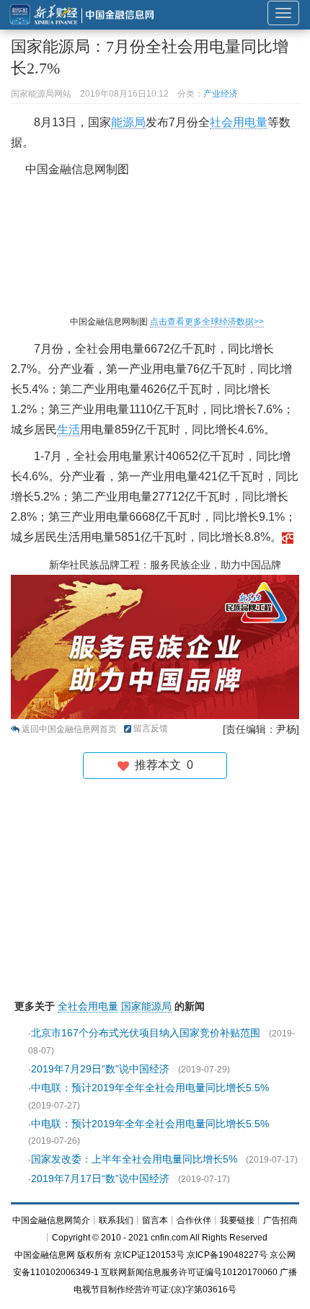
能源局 (128, 122)
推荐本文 (161, 765)
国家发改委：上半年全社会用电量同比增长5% (134, 1159)
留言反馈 (150, 728)
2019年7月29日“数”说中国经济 (100, 1069)
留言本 (155, 1220)
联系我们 (116, 1220)
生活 (68, 429)
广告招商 (280, 1220)
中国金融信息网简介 (51, 1220)
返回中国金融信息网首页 (69, 729)
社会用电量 (238, 122)
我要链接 (237, 1220)
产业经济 (220, 94)
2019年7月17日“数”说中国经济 (100, 1178)
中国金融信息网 (44, 1255)
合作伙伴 (194, 1220)
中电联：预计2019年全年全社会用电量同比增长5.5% (150, 1087)
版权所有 (94, 1255)
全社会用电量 (88, 1006)
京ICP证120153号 (149, 1255)
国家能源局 (146, 1006)
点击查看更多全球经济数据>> (207, 322)
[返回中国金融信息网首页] (287, 537)
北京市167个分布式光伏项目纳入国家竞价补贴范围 (145, 1033)
